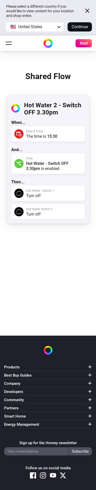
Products (12, 367)
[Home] (48, 43)
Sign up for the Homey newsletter (48, 443)
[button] (34, 26)
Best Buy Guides (18, 375)
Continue (80, 26)
